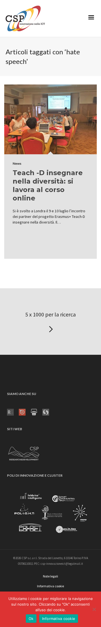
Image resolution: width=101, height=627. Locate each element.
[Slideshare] (36, 411)
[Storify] (48, 411)
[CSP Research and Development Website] (24, 452)
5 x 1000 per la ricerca (50, 314)
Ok (31, 618)
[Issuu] (25, 411)
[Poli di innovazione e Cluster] (50, 513)
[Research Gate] (13, 411)
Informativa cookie (58, 618)
